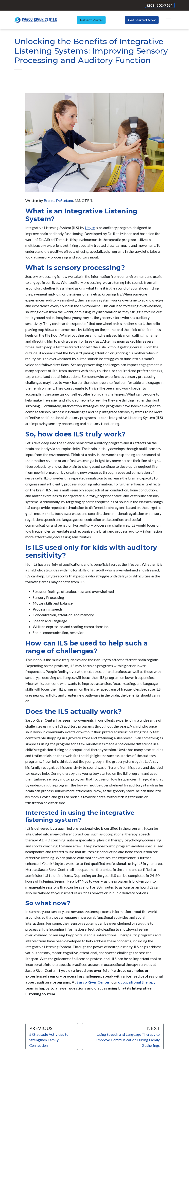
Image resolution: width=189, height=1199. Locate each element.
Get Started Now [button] (142, 20)
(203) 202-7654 (160, 5)
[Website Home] (36, 20)
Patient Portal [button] (91, 20)
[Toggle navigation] (168, 20)
